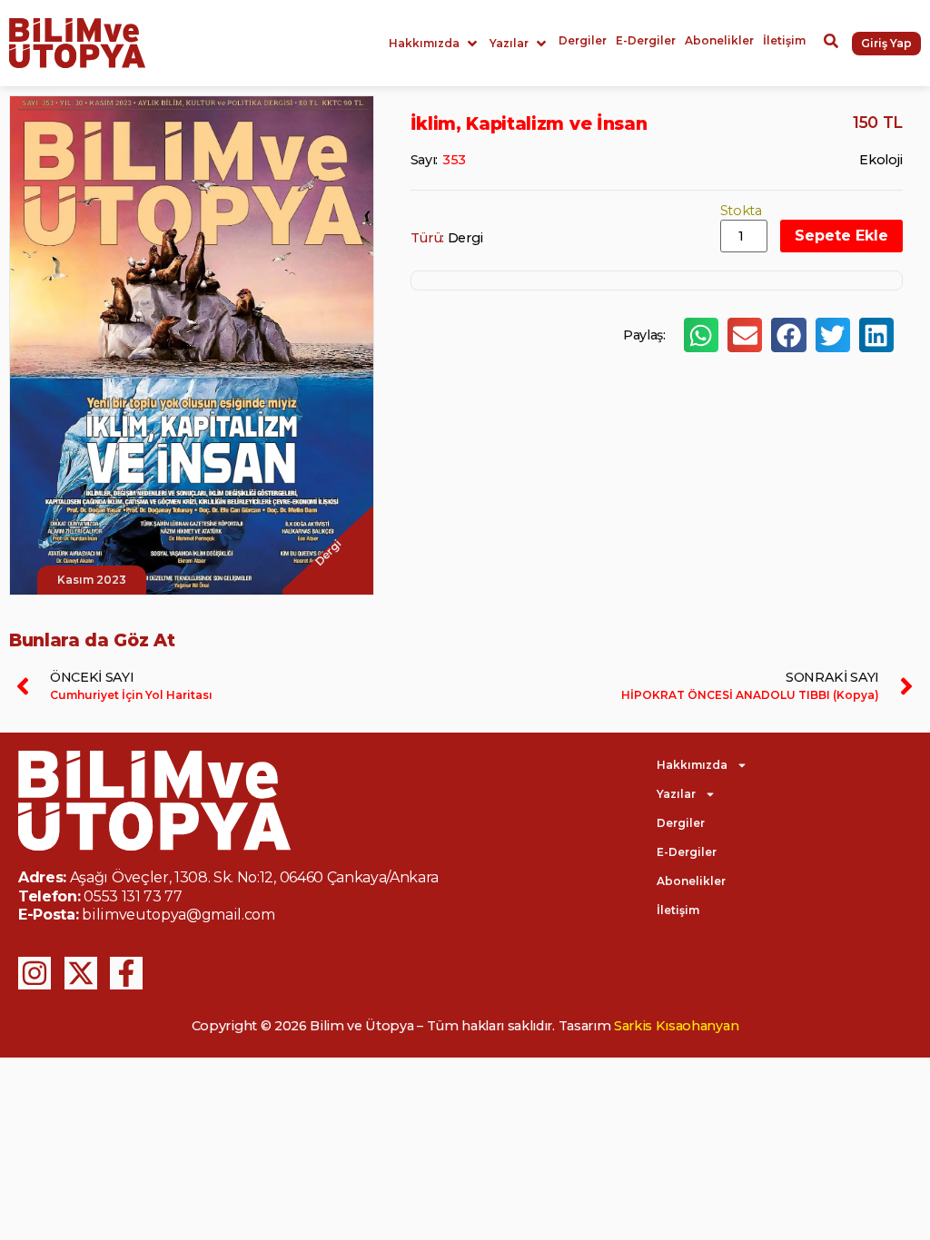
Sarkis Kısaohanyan (676, 1026)
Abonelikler (691, 881)
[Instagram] (34, 973)
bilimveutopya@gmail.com (178, 914)
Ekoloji (881, 160)
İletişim (678, 910)
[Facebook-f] (126, 973)
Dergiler (681, 823)
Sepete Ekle (841, 235)
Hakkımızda (692, 765)
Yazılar (676, 794)
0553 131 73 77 (133, 896)
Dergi (465, 238)
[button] (434, 43)
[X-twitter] (80, 973)
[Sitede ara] (831, 43)
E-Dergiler (687, 852)
